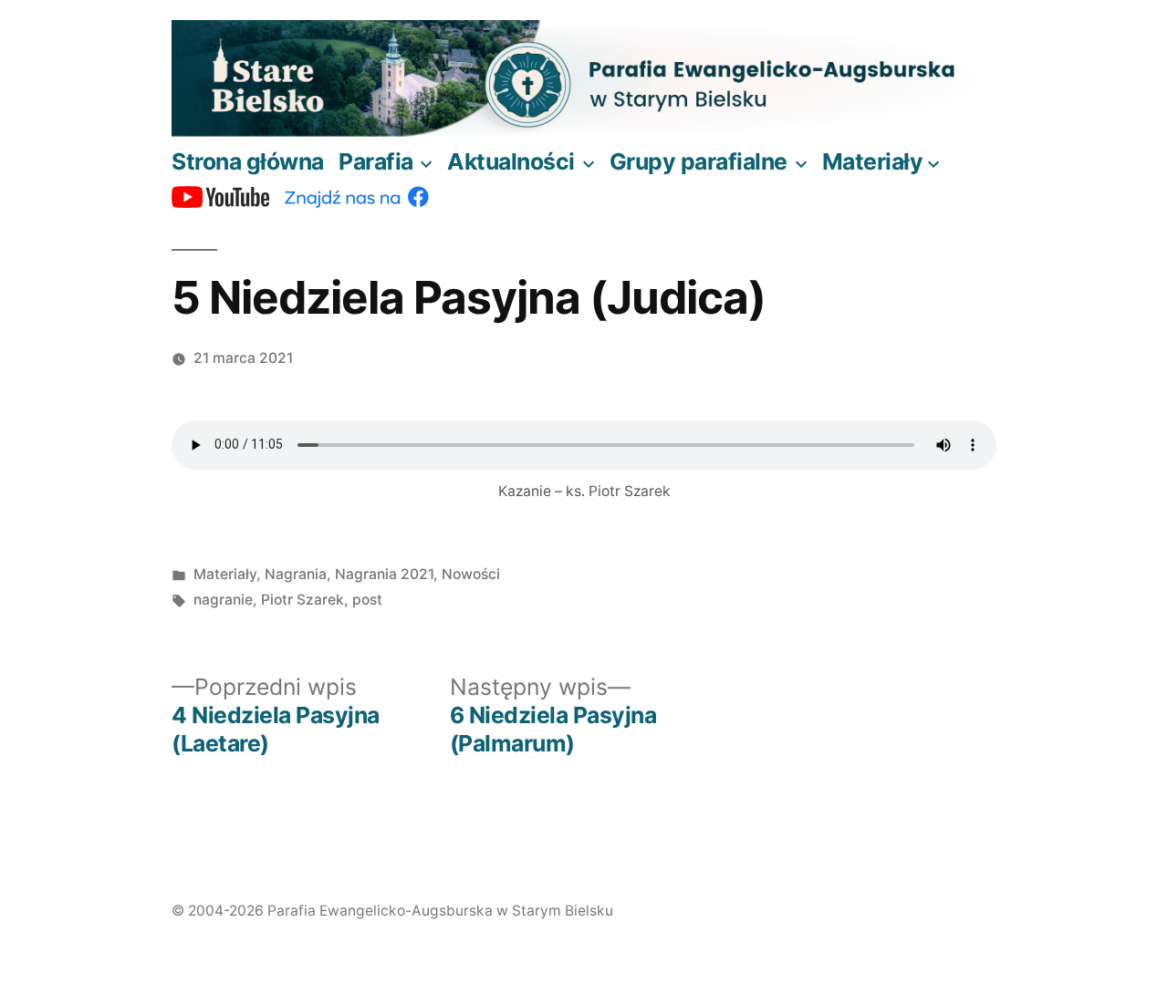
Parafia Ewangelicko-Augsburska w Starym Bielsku (440, 910)
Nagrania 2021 (384, 574)
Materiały (872, 161)
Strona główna (248, 161)
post (367, 599)
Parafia (376, 161)
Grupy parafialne (698, 161)
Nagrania (296, 574)
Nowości (471, 574)
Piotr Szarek (302, 599)
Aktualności (511, 161)
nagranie (223, 599)
